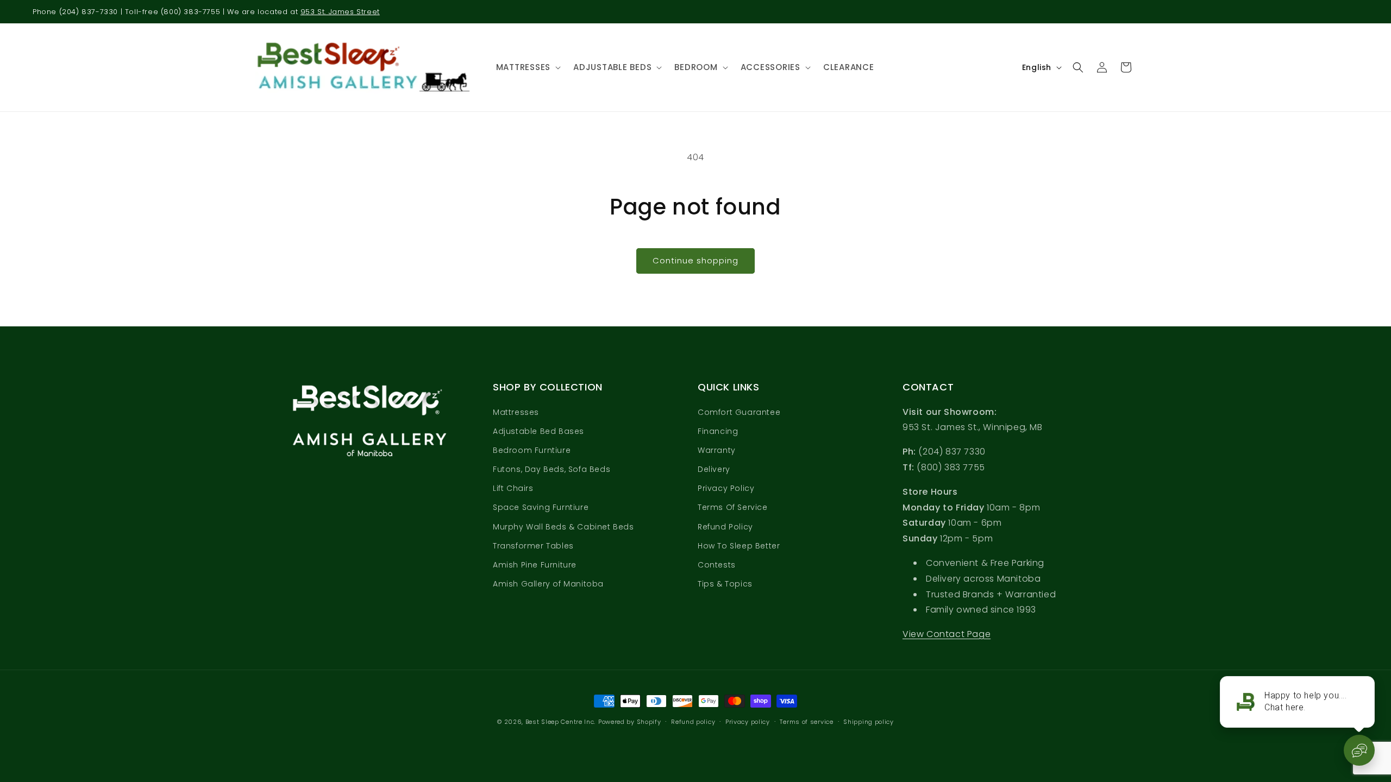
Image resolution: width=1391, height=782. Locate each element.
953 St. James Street (340, 12)
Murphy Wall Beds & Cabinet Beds (563, 526)
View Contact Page (947, 634)
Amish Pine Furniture (535, 564)
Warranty (717, 450)
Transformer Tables (533, 545)
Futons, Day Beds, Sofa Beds (551, 469)
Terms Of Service (733, 507)
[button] (527, 67)
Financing (718, 431)
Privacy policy (747, 721)
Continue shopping (695, 260)
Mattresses (516, 412)
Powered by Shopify (629, 721)
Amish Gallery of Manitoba (548, 583)
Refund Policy (725, 526)
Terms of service (806, 721)
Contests (717, 564)
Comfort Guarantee (739, 412)
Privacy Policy (726, 488)
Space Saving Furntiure (540, 507)
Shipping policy (868, 721)
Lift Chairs (513, 488)
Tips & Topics (725, 583)
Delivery (714, 469)
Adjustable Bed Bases (538, 431)
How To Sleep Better (739, 545)
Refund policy (693, 721)
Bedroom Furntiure (532, 450)
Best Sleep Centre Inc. (560, 721)
